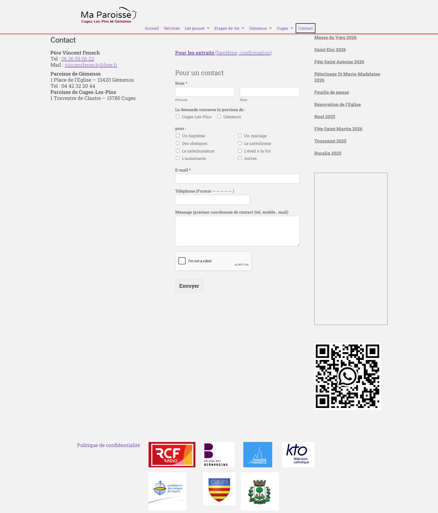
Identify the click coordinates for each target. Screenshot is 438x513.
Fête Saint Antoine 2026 (339, 62)
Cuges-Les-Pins (196, 116)
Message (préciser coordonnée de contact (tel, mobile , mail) (231, 212)
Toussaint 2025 (330, 141)
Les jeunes (195, 28)
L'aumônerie (194, 158)
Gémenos (258, 28)
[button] (197, 28)
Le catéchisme (257, 143)
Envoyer (189, 285)
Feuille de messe (331, 92)
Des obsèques (194, 143)
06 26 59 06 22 (77, 58)
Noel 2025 (324, 116)
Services (172, 28)
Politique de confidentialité (108, 445)
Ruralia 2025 (327, 153)
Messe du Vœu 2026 (335, 37)
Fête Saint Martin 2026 (338, 129)
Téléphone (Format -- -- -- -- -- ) (204, 191)
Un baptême (193, 135)
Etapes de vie (226, 28)
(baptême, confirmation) (223, 52)
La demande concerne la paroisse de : (210, 109)
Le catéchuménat (198, 150)
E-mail (183, 170)
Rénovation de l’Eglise (337, 104)
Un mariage (255, 135)
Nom (181, 83)
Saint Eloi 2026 (330, 50)
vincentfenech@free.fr (91, 64)
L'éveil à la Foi (257, 150)
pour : (180, 128)
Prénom (181, 100)
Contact (305, 28)
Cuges (282, 28)
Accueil (152, 28)
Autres (250, 158)
